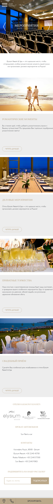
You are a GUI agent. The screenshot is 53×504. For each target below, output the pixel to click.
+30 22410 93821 (31, 461)
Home (19, 28)
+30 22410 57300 (33, 457)
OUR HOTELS (12, 5)
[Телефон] (12, 501)
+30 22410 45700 (33, 453)
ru (21, 5)
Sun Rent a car (26, 434)
